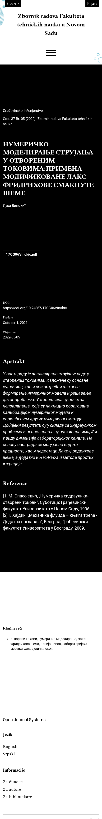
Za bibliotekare (17, 797)
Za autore (12, 789)
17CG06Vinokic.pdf (21, 254)
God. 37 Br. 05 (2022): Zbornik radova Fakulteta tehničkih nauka (47, 121)
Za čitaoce (13, 782)
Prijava (92, 3)
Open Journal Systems (24, 719)
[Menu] (51, 53)
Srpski (9, 754)
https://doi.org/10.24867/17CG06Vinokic (35, 308)
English (10, 746)
